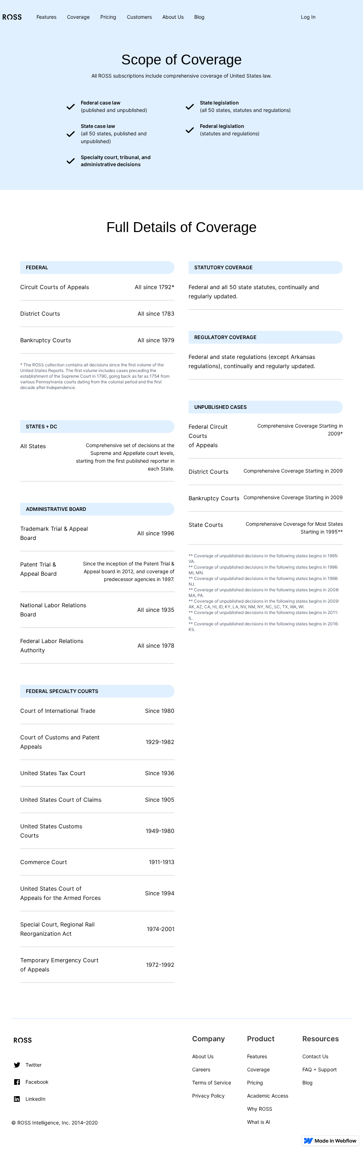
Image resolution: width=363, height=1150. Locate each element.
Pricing (108, 17)
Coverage (78, 17)
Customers (139, 17)
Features (46, 17)
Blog (199, 17)
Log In (308, 17)
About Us (173, 17)
